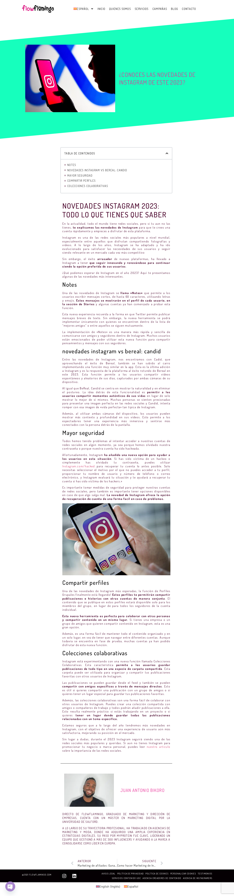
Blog (174, 9)
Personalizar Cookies (183, 873)
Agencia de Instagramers (197, 878)
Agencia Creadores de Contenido (162, 878)
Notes (71, 165)
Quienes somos (120, 9)
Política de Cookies (157, 873)
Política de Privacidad (130, 873)
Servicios (142, 9)
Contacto (189, 9)
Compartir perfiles (81, 181)
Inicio (101, 9)
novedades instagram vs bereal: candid (97, 170)
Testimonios (205, 873)
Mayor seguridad (80, 175)
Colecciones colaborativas (87, 186)
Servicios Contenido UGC (126, 878)
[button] (166, 153)
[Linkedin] (74, 875)
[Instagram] (64, 875)
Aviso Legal (108, 873)
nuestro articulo (158, 747)
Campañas (159, 9)
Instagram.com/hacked (78, 466)
